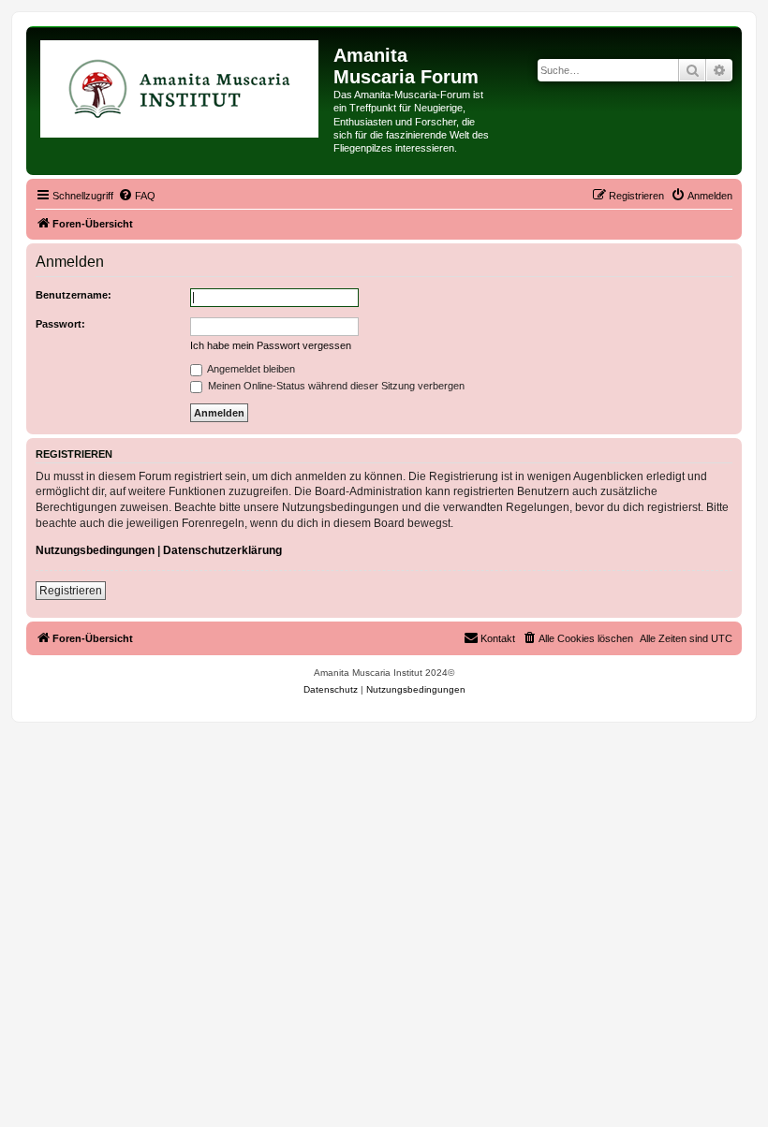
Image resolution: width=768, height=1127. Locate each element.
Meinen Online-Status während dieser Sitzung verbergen (335, 385)
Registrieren (70, 590)
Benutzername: (73, 294)
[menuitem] (136, 195)
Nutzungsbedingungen (95, 550)
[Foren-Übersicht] (182, 88)
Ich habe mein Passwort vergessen (270, 345)
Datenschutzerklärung (222, 550)
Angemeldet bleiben (250, 368)
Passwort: (60, 323)
